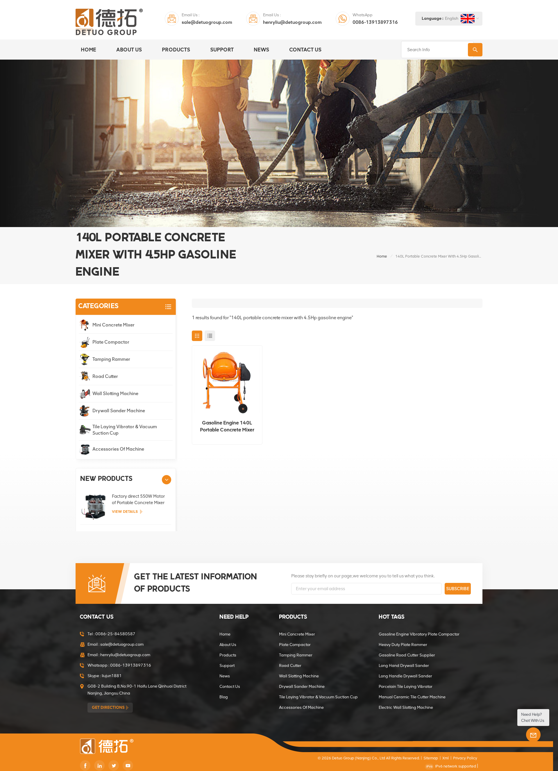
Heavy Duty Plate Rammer (403, 644)
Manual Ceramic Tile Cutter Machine (412, 697)
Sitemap (430, 758)
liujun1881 (112, 675)
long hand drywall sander (404, 665)
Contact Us (305, 50)
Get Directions (108, 707)
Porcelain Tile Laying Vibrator (405, 686)
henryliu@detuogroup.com (292, 22)
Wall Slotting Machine (115, 393)
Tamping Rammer (111, 359)
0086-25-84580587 (115, 633)
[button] (166, 479)
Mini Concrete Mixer (113, 325)
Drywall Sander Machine (118, 410)
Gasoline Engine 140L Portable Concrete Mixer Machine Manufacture (227, 426)
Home (88, 50)
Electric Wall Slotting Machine (406, 707)
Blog (223, 697)
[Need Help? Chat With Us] (533, 734)
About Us (129, 50)
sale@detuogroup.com (207, 22)
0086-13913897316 (375, 22)
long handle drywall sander (405, 676)
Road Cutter (105, 376)
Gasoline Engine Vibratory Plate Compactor (419, 634)
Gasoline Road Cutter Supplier (407, 655)
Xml (445, 758)
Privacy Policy (465, 758)
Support (222, 50)
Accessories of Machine (118, 449)
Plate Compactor (110, 342)
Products (176, 50)
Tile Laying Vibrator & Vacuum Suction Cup (124, 430)
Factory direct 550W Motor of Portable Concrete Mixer (138, 499)
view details (125, 511)
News (261, 50)
